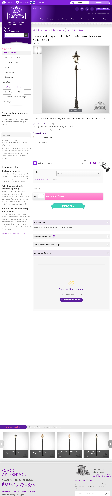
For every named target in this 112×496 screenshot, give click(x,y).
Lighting (6, 48)
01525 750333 (20, 483)
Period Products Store (11, 31)
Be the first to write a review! (71, 300)
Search (7, 28)
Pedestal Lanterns (9, 77)
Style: (36, 172)
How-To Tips (95, 13)
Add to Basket (57, 196)
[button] (71, 222)
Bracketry (6, 67)
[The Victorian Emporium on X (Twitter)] (82, 9)
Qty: (35, 196)
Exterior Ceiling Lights (10, 62)
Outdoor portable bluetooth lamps (14, 97)
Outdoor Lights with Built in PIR (13, 57)
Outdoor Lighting (9, 52)
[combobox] (78, 173)
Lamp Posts (7, 82)
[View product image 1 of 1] (37, 50)
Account (35, 8)
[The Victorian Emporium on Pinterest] (87, 9)
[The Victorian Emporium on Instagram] (92, 9)
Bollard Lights (7, 102)
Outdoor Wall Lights (9, 72)
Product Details (39, 133)
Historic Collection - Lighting (12, 92)
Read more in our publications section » (15, 234)
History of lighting (11, 171)
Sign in (41, 8)
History (89, 13)
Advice (101, 13)
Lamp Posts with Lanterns (12, 87)
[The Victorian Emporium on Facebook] (77, 9)
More (107, 13)
